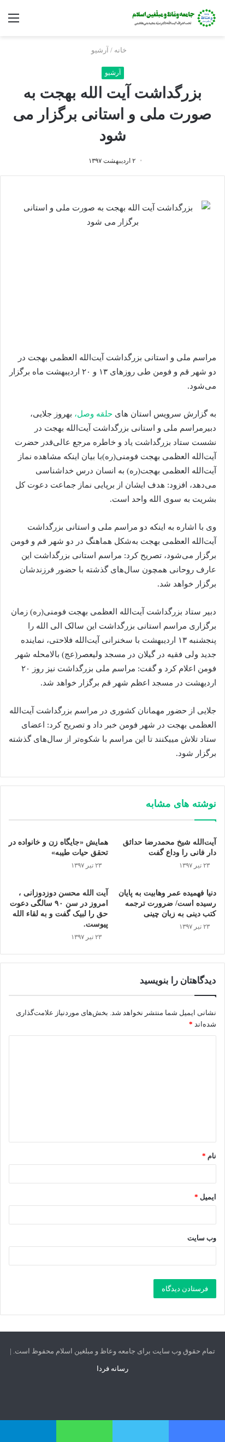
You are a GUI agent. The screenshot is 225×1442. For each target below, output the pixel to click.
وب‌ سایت (201, 1238)
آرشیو (100, 50)
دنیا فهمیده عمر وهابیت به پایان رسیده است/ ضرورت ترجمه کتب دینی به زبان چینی (167, 903)
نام (209, 1156)
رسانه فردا (112, 1368)
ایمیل (205, 1197)
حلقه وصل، (93, 413)
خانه (121, 50)
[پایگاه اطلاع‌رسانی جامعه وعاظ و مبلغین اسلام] (173, 18)
